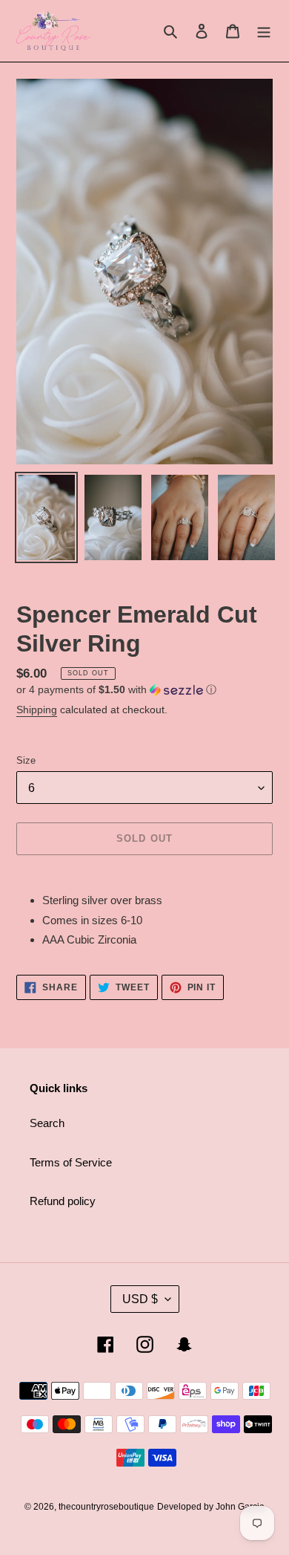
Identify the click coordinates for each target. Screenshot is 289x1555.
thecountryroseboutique (106, 1507)
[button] (116, 690)
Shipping (36, 709)
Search (47, 1123)
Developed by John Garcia (211, 1507)
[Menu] (263, 31)
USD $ (140, 1299)
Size (26, 760)
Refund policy (63, 1201)
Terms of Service (71, 1162)
